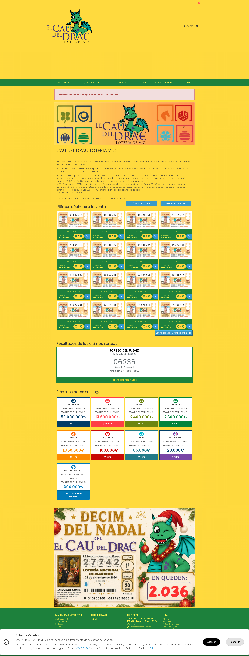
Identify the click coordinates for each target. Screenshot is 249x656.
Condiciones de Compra (172, 553)
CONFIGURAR (83, 648)
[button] (64, 127)
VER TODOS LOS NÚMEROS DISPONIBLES (173, 333)
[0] (198, 26)
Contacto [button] (123, 82)
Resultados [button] (64, 82)
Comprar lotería (61, 546)
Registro (58, 563)
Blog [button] (188, 82)
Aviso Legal (167, 546)
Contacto (58, 551)
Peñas (57, 558)
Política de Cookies (170, 551)
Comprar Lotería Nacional (73, 495)
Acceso (189, 26)
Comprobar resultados (125, 380)
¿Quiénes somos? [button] (93, 82)
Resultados (59, 548)
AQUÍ (150, 648)
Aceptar (211, 641)
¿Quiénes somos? (61, 543)
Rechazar (235, 641)
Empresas (58, 553)
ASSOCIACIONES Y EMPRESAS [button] (157, 82)
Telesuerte (166, 543)
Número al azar (177, 203)
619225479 (133, 556)
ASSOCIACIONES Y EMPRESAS (65, 556)
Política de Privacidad (171, 548)
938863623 (133, 549)
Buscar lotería (142, 203)
